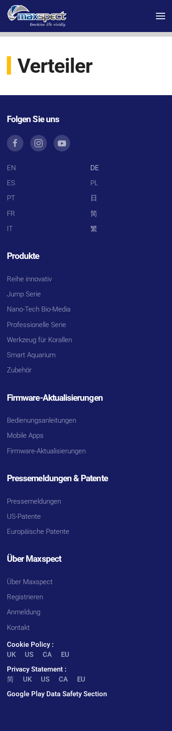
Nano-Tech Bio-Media (39, 309)
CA (47, 654)
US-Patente (24, 516)
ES (11, 183)
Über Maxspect (30, 582)
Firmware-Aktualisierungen (46, 451)
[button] (160, 16)
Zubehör (19, 370)
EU (65, 654)
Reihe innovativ (29, 279)
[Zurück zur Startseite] (37, 16)
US (29, 654)
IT (10, 229)
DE (94, 168)
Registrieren (25, 597)
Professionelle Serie (36, 325)
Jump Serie (24, 294)
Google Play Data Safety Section (57, 694)
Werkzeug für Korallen (39, 340)
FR (11, 214)
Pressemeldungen (34, 501)
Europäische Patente (38, 531)
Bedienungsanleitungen (41, 420)
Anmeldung (23, 612)
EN (11, 168)
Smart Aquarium (31, 355)
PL (94, 183)
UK (11, 654)
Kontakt (18, 628)
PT (11, 198)
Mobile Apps (25, 435)
